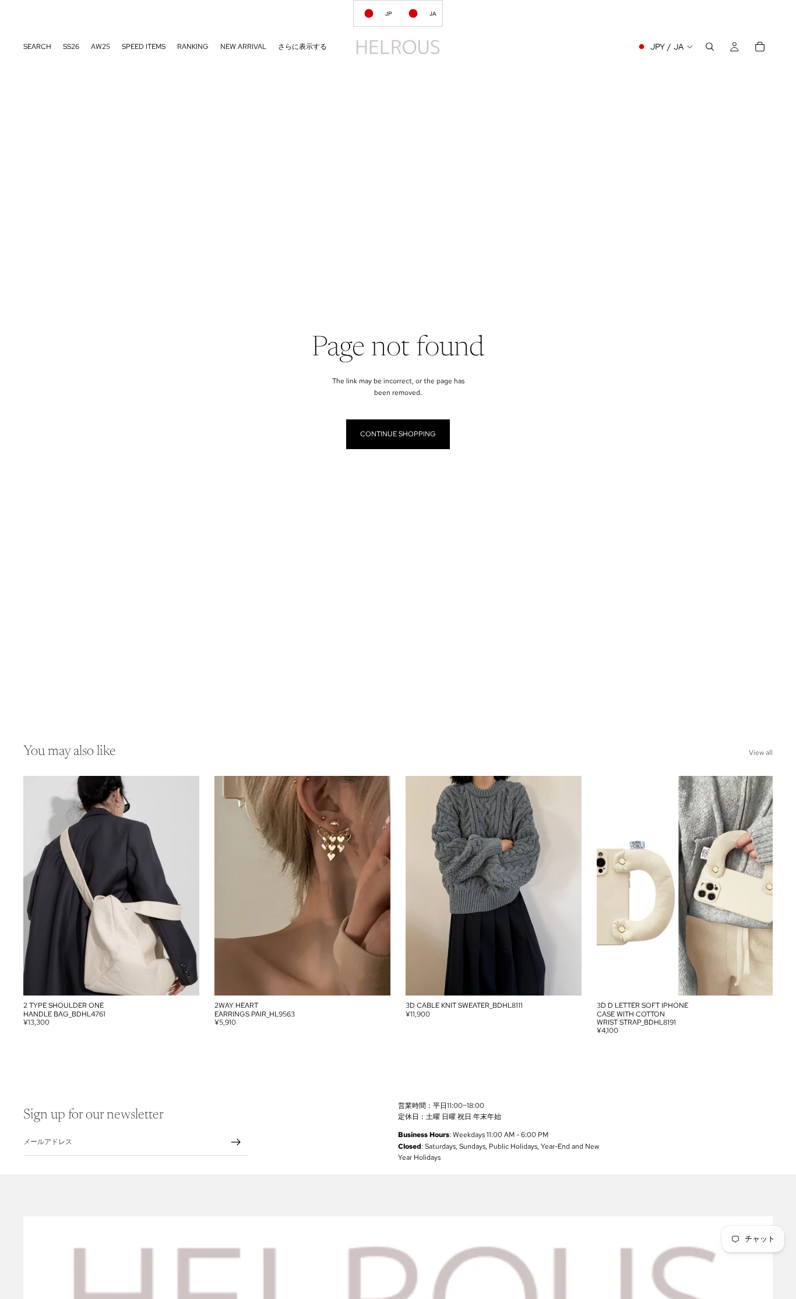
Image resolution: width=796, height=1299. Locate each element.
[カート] (760, 46)
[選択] (181, 977)
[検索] (710, 46)
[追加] (372, 977)
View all (761, 752)
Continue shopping (398, 434)
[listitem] (302, 46)
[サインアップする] (236, 1142)
